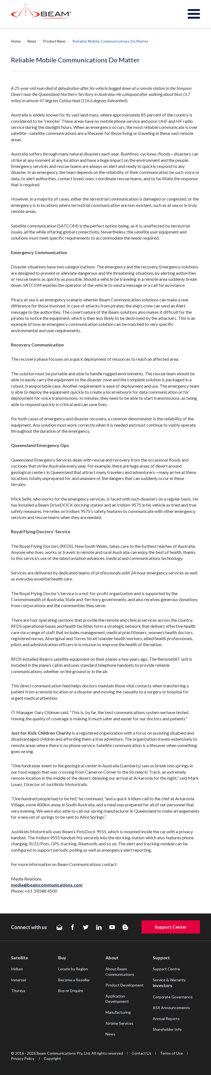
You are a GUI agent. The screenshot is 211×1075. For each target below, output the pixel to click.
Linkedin (99, 927)
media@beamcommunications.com (46, 884)
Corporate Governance (173, 997)
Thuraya (18, 990)
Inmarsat (18, 979)
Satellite (19, 957)
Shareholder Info (167, 1029)
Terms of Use (171, 1053)
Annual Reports (166, 1018)
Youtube (112, 927)
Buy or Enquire (70, 990)
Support (161, 957)
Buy (62, 957)
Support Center (171, 926)
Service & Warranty (169, 979)
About (112, 957)
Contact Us (141, 1053)
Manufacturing (118, 1012)
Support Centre (166, 968)
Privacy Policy (23, 1058)
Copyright (52, 1058)
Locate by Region (73, 968)
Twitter (85, 927)
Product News (54, 41)
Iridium (17, 968)
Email (59, 927)
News (31, 41)
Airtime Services (120, 1023)
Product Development (125, 985)
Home (16, 41)
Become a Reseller (74, 979)
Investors (162, 985)
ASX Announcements (171, 1007)
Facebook (72, 927)
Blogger (125, 927)
